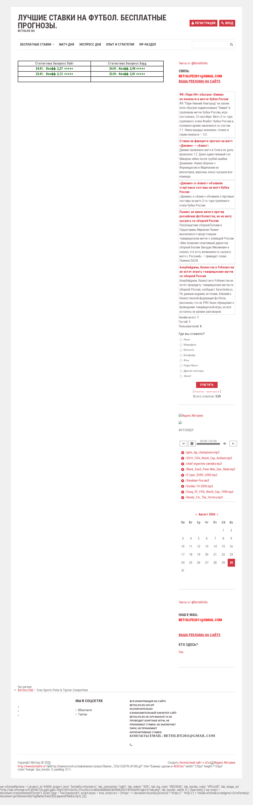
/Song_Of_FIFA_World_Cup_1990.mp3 (207, 492)
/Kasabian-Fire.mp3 (195, 481)
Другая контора (194, 370)
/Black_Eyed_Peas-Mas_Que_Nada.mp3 (208, 469)
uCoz (208, 762)
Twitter (82, 714)
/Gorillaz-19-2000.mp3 (197, 486)
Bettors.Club (25, 690)
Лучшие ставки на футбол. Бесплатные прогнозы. (92, 22)
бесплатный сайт (190, 762)
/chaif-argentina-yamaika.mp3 (201, 464)
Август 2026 (206, 514)
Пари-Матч (191, 365)
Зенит (187, 375)
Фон (186, 360)
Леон (187, 339)
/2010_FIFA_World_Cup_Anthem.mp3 (206, 458)
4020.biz (178, 766)
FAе (181, 652)
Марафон (190, 344)
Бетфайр (189, 355)
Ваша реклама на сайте (199, 81)
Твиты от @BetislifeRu (193, 63)
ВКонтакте (85, 710)
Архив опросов (213, 392)
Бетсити (189, 350)
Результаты (199, 392)
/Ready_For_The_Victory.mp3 (202, 497)
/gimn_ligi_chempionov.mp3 (200, 452)
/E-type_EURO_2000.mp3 (199, 475)
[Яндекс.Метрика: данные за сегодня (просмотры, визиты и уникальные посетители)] (191, 415)
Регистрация (205, 23)
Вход (229, 23)
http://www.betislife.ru (31, 766)
